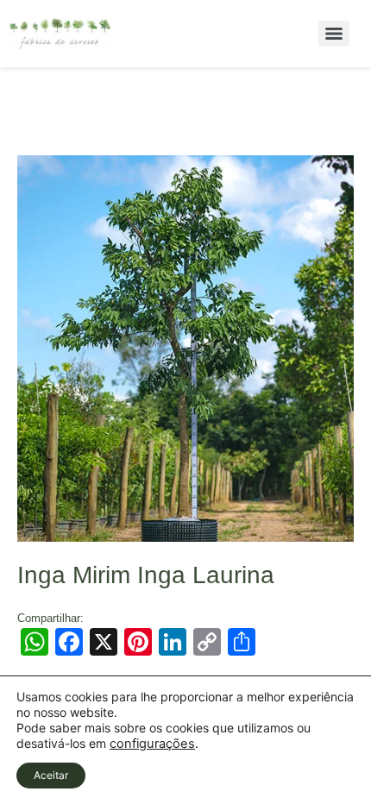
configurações (152, 743)
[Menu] (333, 34)
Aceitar (51, 775)
